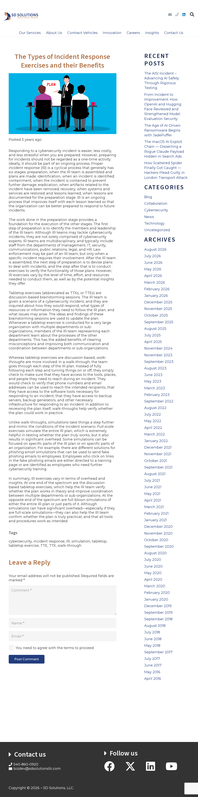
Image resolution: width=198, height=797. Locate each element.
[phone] (176, 14)
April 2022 (153, 428)
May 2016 (152, 672)
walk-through (69, 545)
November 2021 (157, 454)
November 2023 (158, 355)
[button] (192, 14)
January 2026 (156, 296)
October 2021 (155, 461)
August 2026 (155, 249)
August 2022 (155, 408)
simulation (81, 541)
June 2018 (152, 639)
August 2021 (155, 474)
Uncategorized (157, 230)
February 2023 (157, 395)
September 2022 (158, 401)
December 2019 (158, 606)
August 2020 (155, 553)
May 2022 (152, 421)
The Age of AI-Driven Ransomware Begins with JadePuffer (162, 130)
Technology (154, 223)
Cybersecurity (156, 210)
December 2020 (158, 527)
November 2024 (158, 348)
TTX (52, 545)
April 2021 (152, 500)
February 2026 (157, 289)
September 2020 (159, 546)
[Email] (169, 14)
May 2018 (152, 645)
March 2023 (154, 388)
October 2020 (156, 540)
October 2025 (156, 315)
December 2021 (158, 447)
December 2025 (158, 302)
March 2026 (154, 282)
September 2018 (158, 619)
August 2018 (155, 626)
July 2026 (152, 256)
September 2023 (158, 362)
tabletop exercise (24, 545)
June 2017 (152, 665)
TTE (43, 545)
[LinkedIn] (183, 14)
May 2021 (152, 494)
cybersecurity (20, 541)
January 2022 (156, 441)
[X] (130, 766)
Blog (148, 197)
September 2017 (158, 652)
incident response (49, 541)
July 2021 (152, 480)
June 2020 (153, 566)
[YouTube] (171, 766)
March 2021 (154, 507)
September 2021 (158, 467)
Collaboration (155, 203)
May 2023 (152, 381)
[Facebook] (109, 766)
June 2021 (152, 487)
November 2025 (158, 309)
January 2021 (155, 520)
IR (68, 541)
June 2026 (153, 263)
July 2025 (152, 335)
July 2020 (152, 560)
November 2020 (158, 533)
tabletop (99, 541)
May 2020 (152, 573)
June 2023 (153, 375)
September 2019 (158, 612)
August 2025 (155, 329)
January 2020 (156, 599)
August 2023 (155, 368)
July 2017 (152, 659)
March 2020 (154, 586)
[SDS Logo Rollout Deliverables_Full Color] (20, 14)
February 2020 (157, 593)
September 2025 (158, 322)
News (149, 217)
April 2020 (153, 579)
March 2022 (154, 434)
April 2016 (152, 678)
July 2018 (152, 632)
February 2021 (156, 513)
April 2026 (153, 276)
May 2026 (152, 269)
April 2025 (153, 342)
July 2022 (152, 414)
